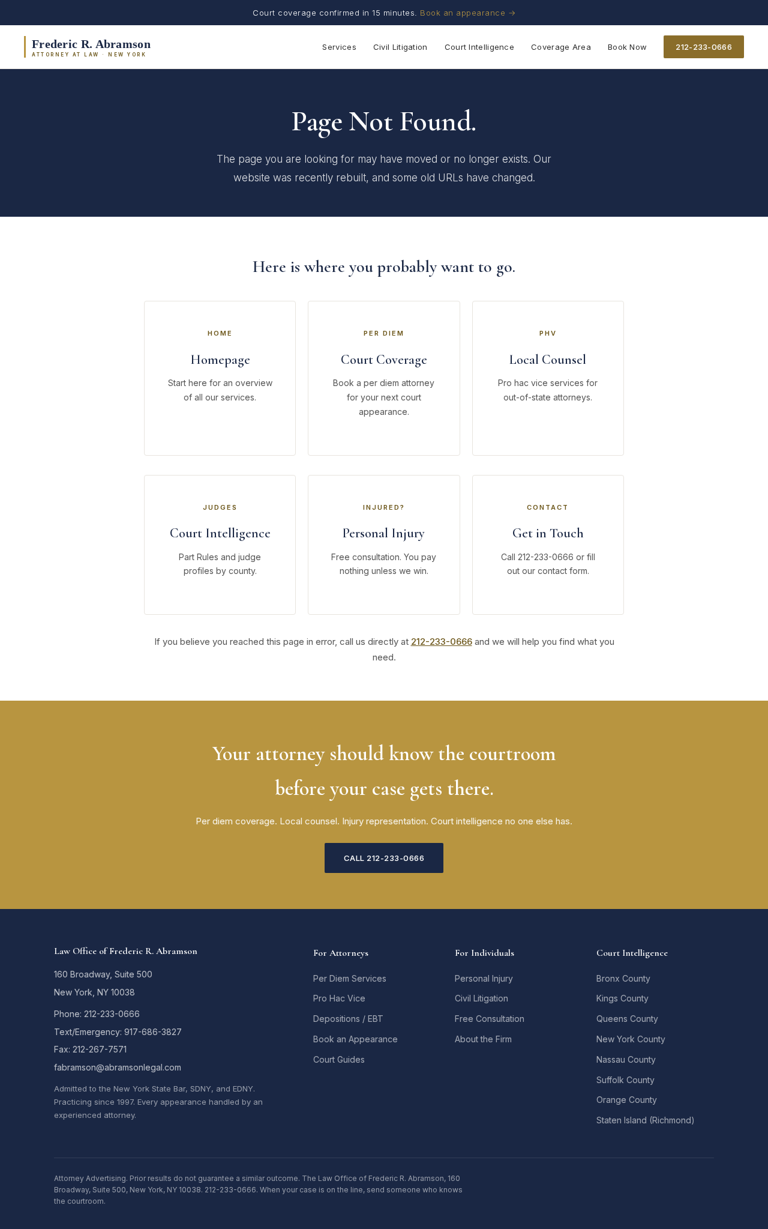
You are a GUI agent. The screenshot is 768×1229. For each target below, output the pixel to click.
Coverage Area (561, 47)
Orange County (626, 1100)
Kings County (622, 998)
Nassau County (626, 1059)
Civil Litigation (400, 47)
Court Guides (339, 1059)
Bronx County (623, 978)
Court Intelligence (479, 47)
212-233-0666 (704, 47)
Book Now (627, 47)
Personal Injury (484, 978)
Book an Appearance (355, 1039)
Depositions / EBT (348, 1018)
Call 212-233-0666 (384, 858)
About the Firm (483, 1039)
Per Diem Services (349, 978)
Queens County (627, 1018)
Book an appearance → (467, 12)
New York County (630, 1039)
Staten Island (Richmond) (645, 1120)
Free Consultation (489, 1018)
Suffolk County (625, 1080)
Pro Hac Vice (339, 998)
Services (339, 47)
